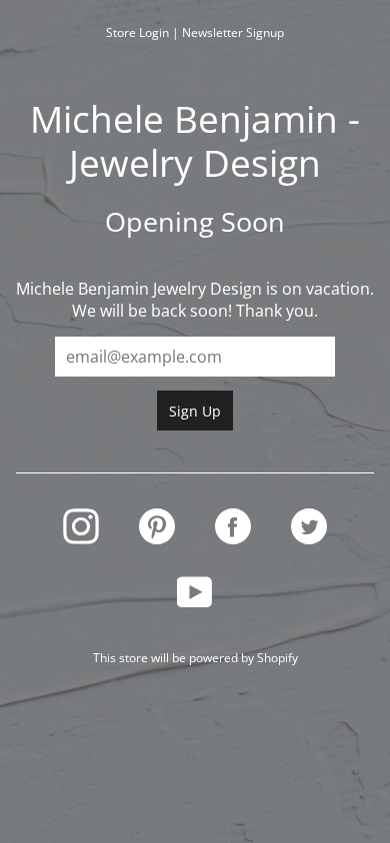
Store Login (137, 32)
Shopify (277, 657)
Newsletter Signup (233, 32)
